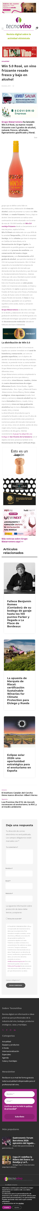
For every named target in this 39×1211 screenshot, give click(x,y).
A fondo (5, 1048)
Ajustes (16, 1207)
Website (9, 893)
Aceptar (6, 1207)
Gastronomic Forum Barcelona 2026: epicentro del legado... (24, 1140)
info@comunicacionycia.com (16, 961)
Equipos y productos (10, 1044)
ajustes (21, 1203)
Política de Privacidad (14, 966)
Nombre (9, 868)
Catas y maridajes (9, 1061)
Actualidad (5, 61)
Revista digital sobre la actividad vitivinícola (18, 36)
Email (8, 881)
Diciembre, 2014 (6, 86)
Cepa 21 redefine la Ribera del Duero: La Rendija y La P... (23, 1160)
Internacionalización (10, 1051)
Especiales (6, 1054)
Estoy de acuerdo (14, 919)
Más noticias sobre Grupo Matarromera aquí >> (15, 540)
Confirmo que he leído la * (18, 1107)
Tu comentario (12, 847)
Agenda (5, 1057)
